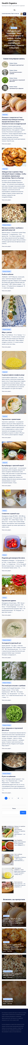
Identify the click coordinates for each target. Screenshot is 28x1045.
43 (18, 798)
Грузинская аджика (9, 600)
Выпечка (14, 28)
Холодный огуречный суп (16, 65)
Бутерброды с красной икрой (13, 465)
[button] (14, 51)
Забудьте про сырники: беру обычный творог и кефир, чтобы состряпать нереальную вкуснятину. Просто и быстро (14, 39)
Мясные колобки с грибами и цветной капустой (15, 13)
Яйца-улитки (7, 332)
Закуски (5, 372)
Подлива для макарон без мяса (13, 558)
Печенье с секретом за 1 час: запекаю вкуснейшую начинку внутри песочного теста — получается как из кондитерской (13, 921)
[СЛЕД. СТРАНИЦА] (22, 798)
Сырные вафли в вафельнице (13, 375)
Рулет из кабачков (8, 776)
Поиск (14, 808)
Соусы (4, 510)
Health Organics (9, 3)
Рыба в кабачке (7, 274)
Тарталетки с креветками (11, 419)
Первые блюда (13, 63)
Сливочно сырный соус (11, 513)
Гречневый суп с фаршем (16, 88)
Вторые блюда (6, 225)
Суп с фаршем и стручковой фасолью (17, 80)
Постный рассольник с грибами (15, 72)
